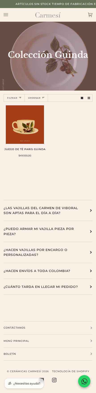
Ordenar (34, 98)
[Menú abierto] (10, 15)
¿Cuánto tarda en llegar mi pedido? (41, 287)
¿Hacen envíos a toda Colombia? (37, 271)
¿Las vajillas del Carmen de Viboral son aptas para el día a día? (41, 210)
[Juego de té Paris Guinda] (25, 124)
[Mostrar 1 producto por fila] (82, 98)
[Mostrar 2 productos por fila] (89, 98)
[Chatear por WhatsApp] (84, 381)
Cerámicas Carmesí (25, 371)
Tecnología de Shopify (70, 371)
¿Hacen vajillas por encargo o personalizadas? (35, 252)
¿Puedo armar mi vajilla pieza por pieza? (39, 231)
